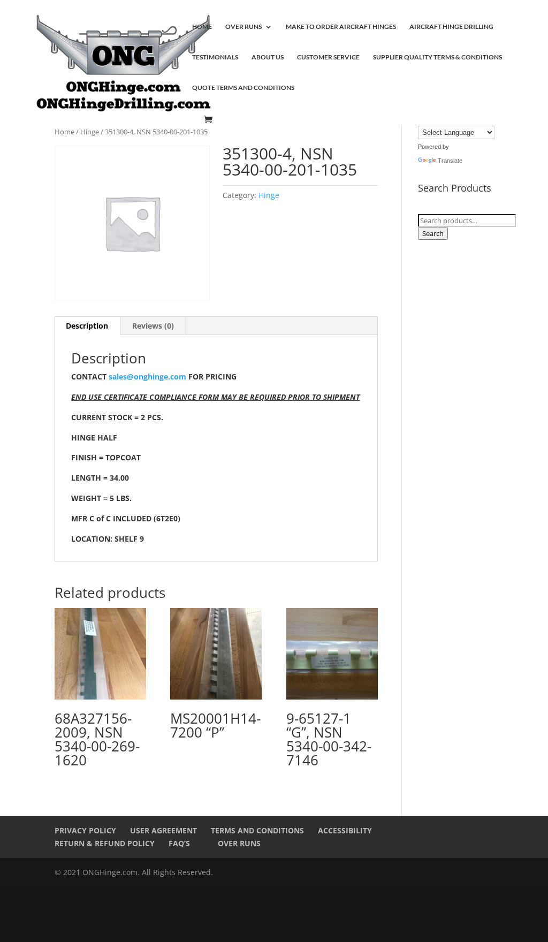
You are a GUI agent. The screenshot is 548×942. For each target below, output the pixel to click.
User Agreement (163, 830)
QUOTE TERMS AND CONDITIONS (243, 88)
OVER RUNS (243, 27)
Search (433, 233)
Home (64, 131)
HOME (202, 27)
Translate (450, 160)
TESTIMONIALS (215, 57)
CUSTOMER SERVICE (328, 57)
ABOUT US (268, 57)
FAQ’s (179, 843)
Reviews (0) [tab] (153, 326)
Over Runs (239, 843)
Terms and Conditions (257, 830)
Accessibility (345, 830)
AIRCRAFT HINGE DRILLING (451, 27)
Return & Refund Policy (105, 843)
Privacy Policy (85, 830)
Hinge (89, 131)
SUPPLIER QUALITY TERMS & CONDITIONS (437, 57)
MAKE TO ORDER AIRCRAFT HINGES (341, 27)
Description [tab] (87, 326)
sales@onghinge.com (147, 376)
